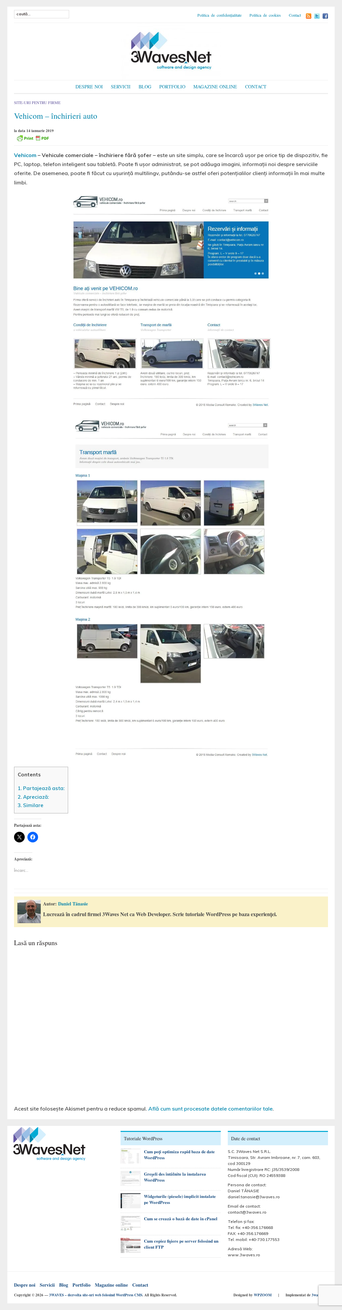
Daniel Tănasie (73, 903)
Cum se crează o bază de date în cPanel (180, 1218)
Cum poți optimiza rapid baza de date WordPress (179, 1154)
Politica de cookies (265, 15)
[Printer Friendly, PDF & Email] (32, 137)
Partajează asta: (41, 788)
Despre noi (89, 86)
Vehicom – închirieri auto (55, 115)
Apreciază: (33, 797)
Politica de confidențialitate (219, 15)
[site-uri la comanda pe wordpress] (171, 50)
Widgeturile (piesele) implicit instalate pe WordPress (180, 1199)
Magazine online (215, 86)
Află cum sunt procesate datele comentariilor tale (210, 1108)
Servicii (121, 86)
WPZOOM (263, 1295)
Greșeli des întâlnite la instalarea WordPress (175, 1177)
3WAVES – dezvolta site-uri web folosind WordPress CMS (95, 1295)
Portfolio (172, 86)
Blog (145, 86)
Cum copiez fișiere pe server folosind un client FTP (181, 1244)
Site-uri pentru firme (37, 102)
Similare (30, 805)
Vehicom (25, 155)
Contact (295, 15)
